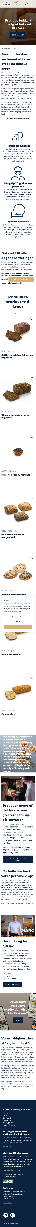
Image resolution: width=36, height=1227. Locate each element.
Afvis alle (18, 621)
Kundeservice (7, 1118)
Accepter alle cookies (18, 627)
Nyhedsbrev (7, 1146)
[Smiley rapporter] (8, 1181)
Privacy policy (7, 1123)
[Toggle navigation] (32, 4)
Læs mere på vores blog (11, 1170)
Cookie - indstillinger (18, 616)
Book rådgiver (18, 35)
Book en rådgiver (12, 984)
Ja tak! (18, 1020)
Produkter (6, 1113)
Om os (5, 1115)
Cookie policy (7, 1120)
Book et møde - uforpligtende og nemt (18, 859)
